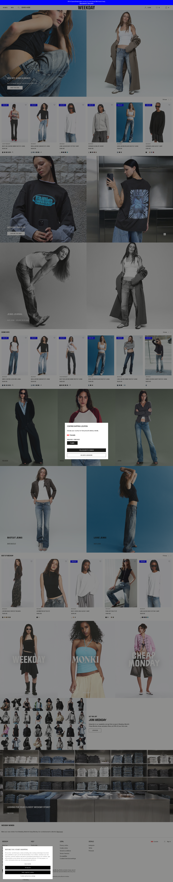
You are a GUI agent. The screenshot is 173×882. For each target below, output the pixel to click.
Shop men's (90, 3)
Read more (28, 864)
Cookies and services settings (27, 876)
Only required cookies (28, 872)
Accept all (27, 867)
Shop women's (83, 3)
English (72, 443)
